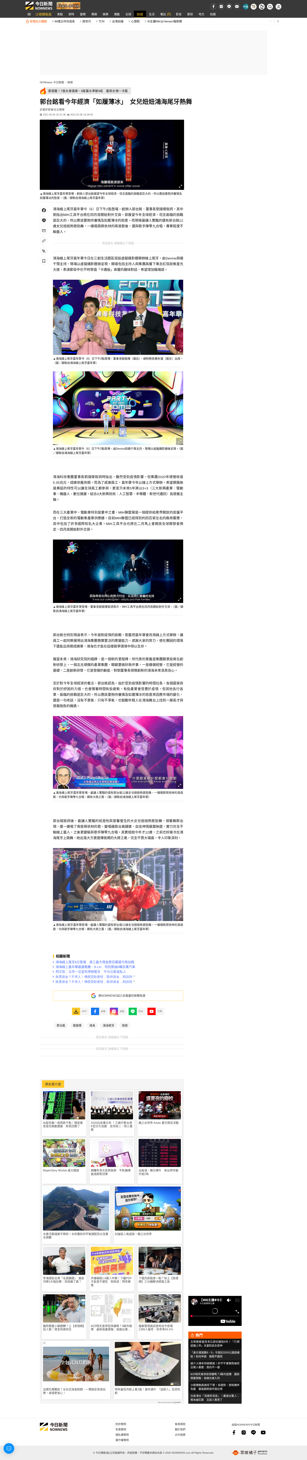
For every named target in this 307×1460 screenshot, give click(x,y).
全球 (128, 14)
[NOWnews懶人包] (254, 7)
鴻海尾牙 (108, 1025)
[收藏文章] (44, 261)
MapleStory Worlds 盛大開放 (61, 1170)
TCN (101, 21)
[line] (229, 6)
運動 (117, 14)
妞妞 (125, 1025)
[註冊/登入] (278, 7)
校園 (213, 14)
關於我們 (180, 1429)
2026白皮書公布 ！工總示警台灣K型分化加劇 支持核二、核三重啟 (112, 1126)
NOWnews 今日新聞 (52, 82)
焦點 (60, 14)
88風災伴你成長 (65, 21)
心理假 (135, 21)
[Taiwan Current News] (245, 7)
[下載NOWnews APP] (262, 7)
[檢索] (270, 7)
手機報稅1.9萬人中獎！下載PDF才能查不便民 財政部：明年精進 (111, 1281)
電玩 (163, 14)
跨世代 (86, 21)
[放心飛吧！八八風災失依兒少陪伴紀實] (68, 5)
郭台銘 (61, 1025)
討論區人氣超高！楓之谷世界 (133, 1234)
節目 (190, 14)
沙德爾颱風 (44, 14)
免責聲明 (120, 1429)
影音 (179, 14)
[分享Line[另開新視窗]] (44, 220)
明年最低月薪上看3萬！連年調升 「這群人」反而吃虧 (147, 1391)
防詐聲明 (120, 1424)
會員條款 (180, 1424)
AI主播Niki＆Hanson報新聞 (164, 21)
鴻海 (92, 1025)
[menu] (29, 14)
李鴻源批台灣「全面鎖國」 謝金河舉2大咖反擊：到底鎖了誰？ (63, 1280)
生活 (152, 14)
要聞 (83, 14)
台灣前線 (117, 21)
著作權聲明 (122, 1440)
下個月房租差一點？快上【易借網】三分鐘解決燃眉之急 (158, 1280)
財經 (140, 14)
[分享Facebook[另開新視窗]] (44, 210)
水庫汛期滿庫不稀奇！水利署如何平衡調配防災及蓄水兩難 (75, 1236)
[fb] (213, 6)
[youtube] (237, 6)
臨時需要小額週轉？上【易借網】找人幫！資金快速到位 (63, 1327)
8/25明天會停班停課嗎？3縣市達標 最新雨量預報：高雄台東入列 (111, 1327)
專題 (94, 14)
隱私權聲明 (122, 1434)
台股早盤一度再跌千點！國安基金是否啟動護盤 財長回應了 (63, 1124)
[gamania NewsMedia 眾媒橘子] (249, 1452)
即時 (71, 14)
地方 (201, 14)
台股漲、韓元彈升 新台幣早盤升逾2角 (158, 1172)
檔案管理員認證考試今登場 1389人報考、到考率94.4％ (157, 1327)
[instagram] (221, 6)
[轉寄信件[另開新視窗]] (44, 231)
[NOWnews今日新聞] (39, 6)
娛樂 (105, 14)
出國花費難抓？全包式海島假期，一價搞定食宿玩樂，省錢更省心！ (74, 1391)
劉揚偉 (77, 1025)
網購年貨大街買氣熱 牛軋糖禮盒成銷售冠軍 (111, 1172)
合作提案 (180, 1434)
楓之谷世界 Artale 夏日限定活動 (159, 1122)
